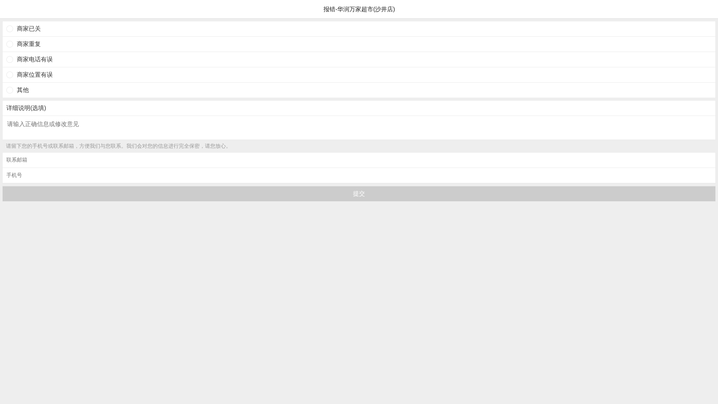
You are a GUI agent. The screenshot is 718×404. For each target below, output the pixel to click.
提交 (359, 193)
